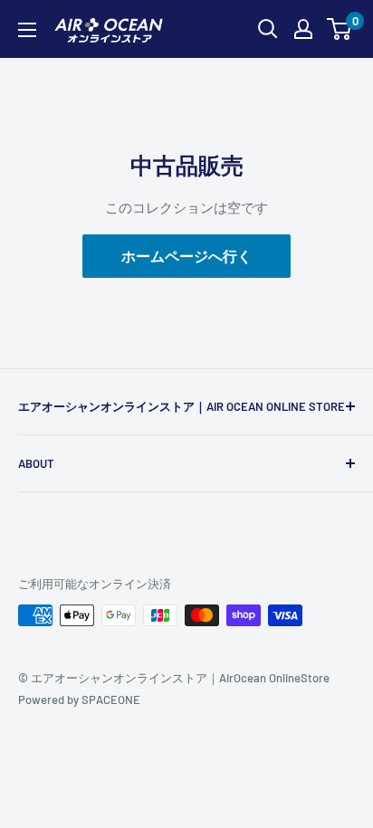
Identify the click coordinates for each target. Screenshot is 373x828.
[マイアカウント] (303, 29)
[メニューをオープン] (27, 30)
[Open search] (268, 29)
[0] (340, 29)
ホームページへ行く (186, 255)
